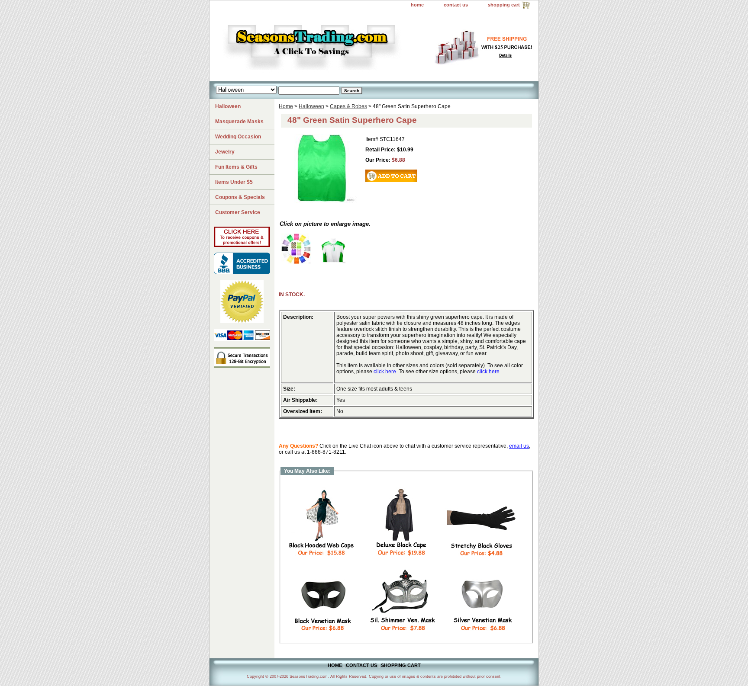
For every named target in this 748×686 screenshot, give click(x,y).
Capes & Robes (348, 106)
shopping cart (504, 4)
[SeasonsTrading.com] (318, 45)
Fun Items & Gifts (236, 167)
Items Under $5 (234, 182)
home (417, 4)
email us (519, 446)
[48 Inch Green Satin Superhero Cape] (333, 262)
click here (385, 372)
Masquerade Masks (239, 122)
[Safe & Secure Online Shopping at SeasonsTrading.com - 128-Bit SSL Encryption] (242, 366)
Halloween (311, 106)
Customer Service (237, 212)
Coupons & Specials (240, 197)
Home (286, 106)
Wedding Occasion (238, 137)
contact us (456, 4)
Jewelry (225, 152)
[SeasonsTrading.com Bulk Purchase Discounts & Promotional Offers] (242, 245)
